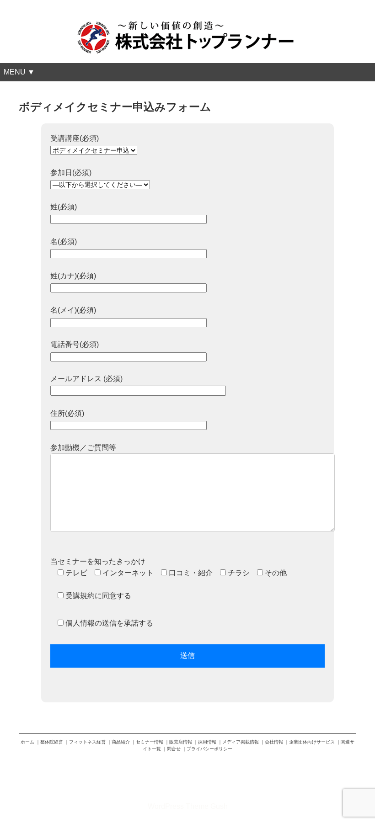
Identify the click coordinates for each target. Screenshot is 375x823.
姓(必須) (63, 207)
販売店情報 (180, 741)
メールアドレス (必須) (86, 378)
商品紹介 (121, 741)
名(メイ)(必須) (73, 310)
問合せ (174, 748)
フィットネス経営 (87, 741)
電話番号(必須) (74, 344)
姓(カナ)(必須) (73, 276)
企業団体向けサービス (312, 741)
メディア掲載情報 (240, 741)
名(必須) (63, 241)
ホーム (27, 741)
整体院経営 (51, 741)
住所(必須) (67, 413)
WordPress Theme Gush (188, 806)
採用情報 (207, 741)
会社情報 (274, 741)
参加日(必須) (70, 172)
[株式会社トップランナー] (187, 24)
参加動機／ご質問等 (83, 447)
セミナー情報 (149, 741)
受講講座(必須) (74, 138)
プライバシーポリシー (209, 748)
